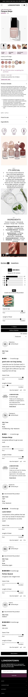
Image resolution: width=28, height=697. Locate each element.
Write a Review (16, 330)
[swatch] (2, 62)
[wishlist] (24, 5)
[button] (5, 13)
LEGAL (3, 693)
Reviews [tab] (5, 263)
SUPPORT (3, 689)
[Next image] (25, 28)
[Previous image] (3, 28)
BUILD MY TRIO (5, 79)
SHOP (2, 681)
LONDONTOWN (5, 685)
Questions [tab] (15, 263)
